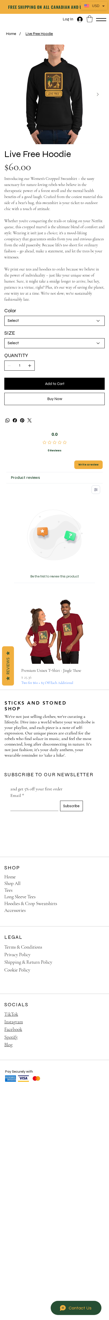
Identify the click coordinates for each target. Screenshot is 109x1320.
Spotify (11, 1037)
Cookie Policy (17, 970)
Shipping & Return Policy (28, 962)
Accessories (15, 910)
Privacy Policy (17, 954)
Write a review (88, 465)
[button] (90, 18)
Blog (8, 1044)
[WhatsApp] (7, 420)
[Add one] (30, 366)
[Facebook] (15, 420)
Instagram (13, 1022)
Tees (8, 890)
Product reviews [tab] (25, 477)
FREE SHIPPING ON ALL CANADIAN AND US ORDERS (54, 7)
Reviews (8, 666)
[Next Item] (98, 94)
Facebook (13, 1029)
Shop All (12, 883)
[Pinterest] (22, 420)
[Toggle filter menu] (96, 489)
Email (17, 795)
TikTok (11, 1014)
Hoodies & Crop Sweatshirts (30, 903)
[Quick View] (54, 631)
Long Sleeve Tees (19, 897)
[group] (54, 642)
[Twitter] (29, 420)
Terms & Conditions (23, 947)
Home (10, 877)
